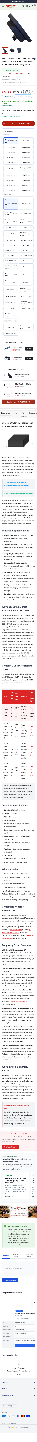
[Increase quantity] (12, 123)
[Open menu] (3, 6)
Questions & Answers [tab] (16, 1255)
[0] (33, 6)
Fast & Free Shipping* (18, 1)
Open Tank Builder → (10, 1147)
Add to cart (25, 123)
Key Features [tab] (23, 414)
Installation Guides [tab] (29, 1255)
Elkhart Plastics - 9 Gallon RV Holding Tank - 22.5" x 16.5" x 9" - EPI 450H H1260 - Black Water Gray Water (23, 374)
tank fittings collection (17, 1001)
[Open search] (23, 6)
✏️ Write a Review (10, 1280)
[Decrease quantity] (4, 123)
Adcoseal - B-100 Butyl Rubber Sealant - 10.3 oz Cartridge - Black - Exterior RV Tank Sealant (18, 348)
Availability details (7, 105)
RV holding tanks (16, 929)
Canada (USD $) (7, 1406)
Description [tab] (5, 413)
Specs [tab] (15, 413)
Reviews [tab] (6, 1255)
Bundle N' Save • (18, 402)
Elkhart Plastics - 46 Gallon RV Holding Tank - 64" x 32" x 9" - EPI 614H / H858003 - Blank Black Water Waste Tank (23, 384)
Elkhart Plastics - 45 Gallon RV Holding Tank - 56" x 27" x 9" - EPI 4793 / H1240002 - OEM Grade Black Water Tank (23, 393)
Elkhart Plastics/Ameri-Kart (13, 74)
